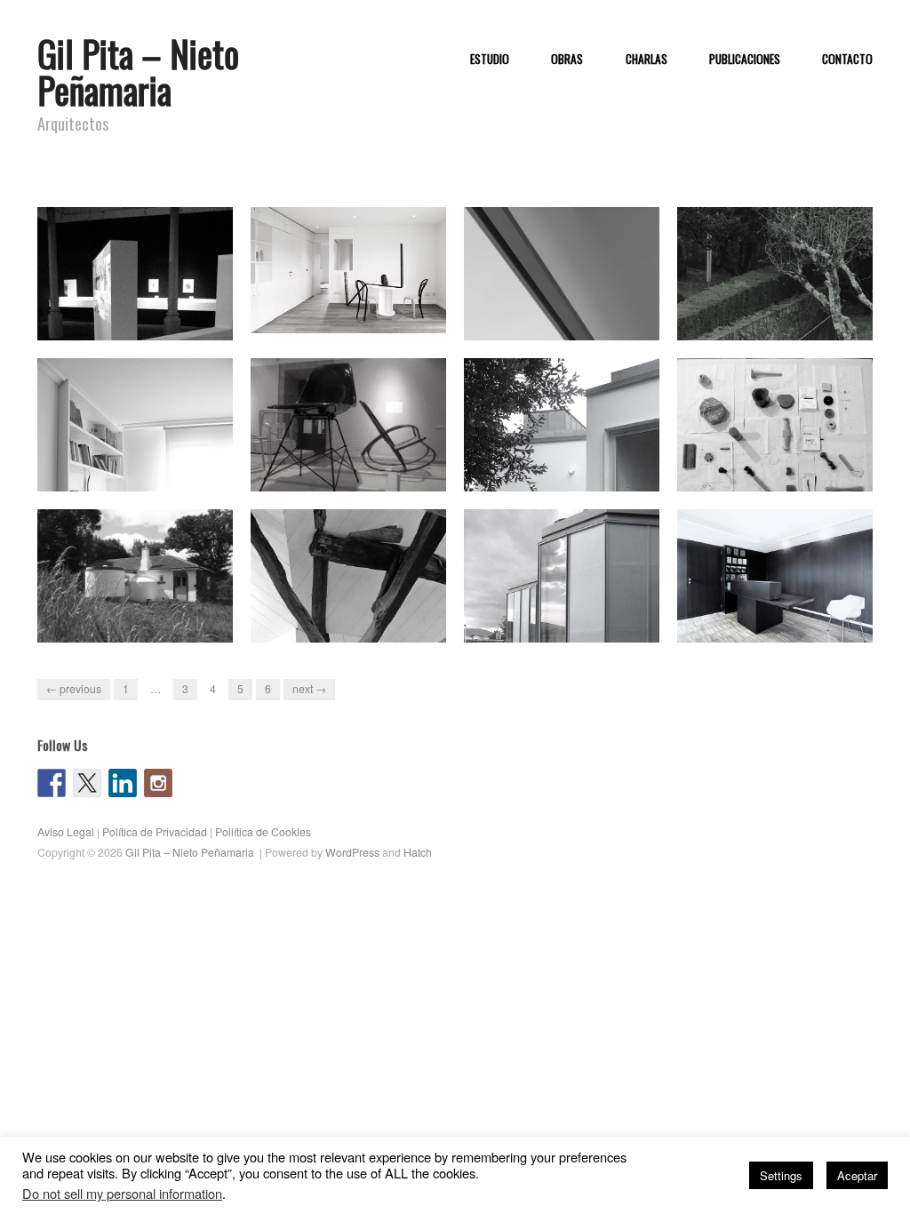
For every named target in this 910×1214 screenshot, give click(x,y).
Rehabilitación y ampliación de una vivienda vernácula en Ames (571, 457)
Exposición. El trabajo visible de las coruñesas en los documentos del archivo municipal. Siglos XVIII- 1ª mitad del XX (138, 289)
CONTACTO (847, 59)
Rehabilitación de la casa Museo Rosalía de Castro (771, 617)
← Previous (73, 689)
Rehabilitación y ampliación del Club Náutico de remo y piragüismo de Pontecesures (567, 608)
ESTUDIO (489, 59)
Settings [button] (781, 1175)
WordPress (352, 852)
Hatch (417, 852)
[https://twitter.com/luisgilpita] (87, 783)
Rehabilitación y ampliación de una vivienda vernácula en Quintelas (144, 608)
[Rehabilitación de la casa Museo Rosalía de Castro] (775, 585)
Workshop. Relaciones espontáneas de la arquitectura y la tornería (773, 457)
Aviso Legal (65, 832)
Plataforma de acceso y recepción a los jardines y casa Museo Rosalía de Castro (783, 306)
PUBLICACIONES (744, 59)
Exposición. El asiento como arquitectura (350, 465)
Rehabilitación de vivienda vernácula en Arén (347, 617)
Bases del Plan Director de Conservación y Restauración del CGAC (569, 306)
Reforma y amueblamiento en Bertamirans (356, 314)
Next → (309, 689)
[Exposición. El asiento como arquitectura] (348, 429)
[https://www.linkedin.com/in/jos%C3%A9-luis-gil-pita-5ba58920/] (122, 783)
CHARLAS (646, 59)
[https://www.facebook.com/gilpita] (51, 783)
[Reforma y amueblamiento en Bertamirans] (348, 268)
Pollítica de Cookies (263, 832)
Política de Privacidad (154, 832)
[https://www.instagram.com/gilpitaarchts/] (158, 783)
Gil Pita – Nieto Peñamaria (138, 71)
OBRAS (567, 59)
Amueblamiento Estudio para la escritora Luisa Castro (140, 465)
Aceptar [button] (857, 1175)
